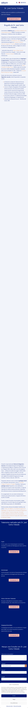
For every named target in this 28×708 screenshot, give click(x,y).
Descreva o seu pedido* (7, 654)
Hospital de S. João (16, 40)
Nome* (3, 670)
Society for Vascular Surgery (11, 515)
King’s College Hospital (18, 50)
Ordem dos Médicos (9, 508)
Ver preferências (14, 703)
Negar (14, 699)
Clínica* (3, 663)
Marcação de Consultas (13, 19)
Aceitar (14, 695)
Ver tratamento (13, 551)
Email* (3, 676)
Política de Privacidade (17, 706)
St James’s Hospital (10, 53)
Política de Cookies (9, 706)
